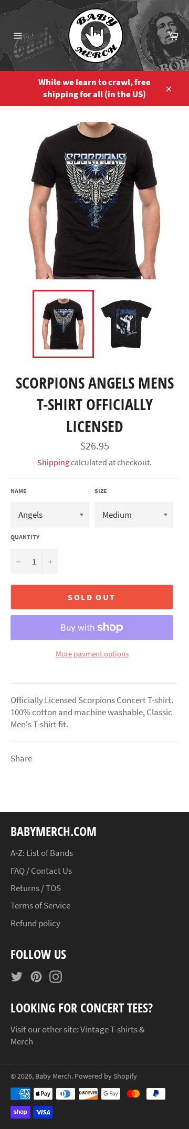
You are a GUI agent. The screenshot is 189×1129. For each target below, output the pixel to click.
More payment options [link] (92, 653)
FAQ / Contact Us (41, 870)
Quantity (24, 537)
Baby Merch (53, 1076)
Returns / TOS (35, 888)
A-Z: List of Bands (41, 853)
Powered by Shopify (106, 1076)
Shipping (53, 462)
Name (18, 491)
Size (100, 491)
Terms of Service (40, 905)
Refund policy (35, 923)
